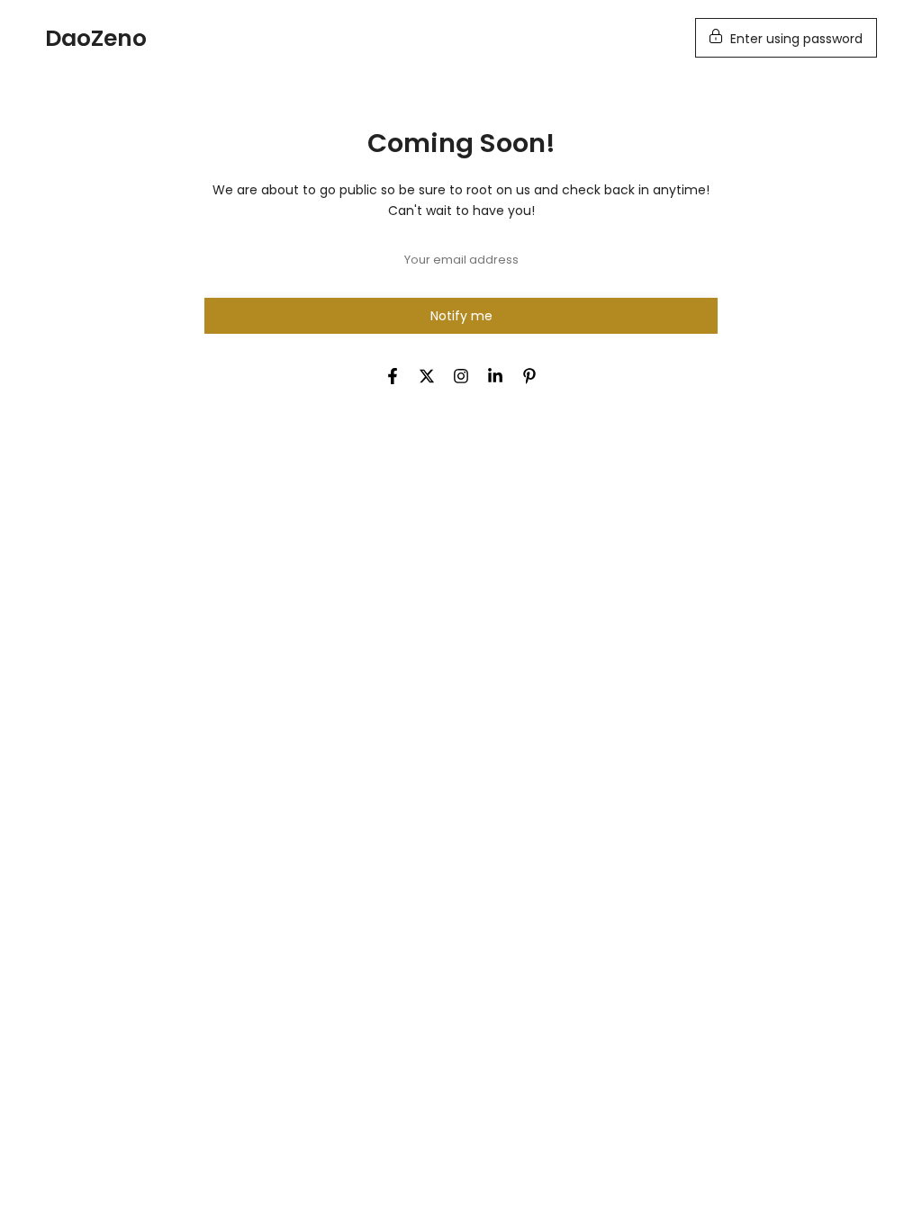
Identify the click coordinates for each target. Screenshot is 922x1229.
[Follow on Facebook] (392, 376)
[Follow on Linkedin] (495, 376)
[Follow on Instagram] (461, 376)
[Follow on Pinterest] (529, 376)
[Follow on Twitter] (427, 376)
